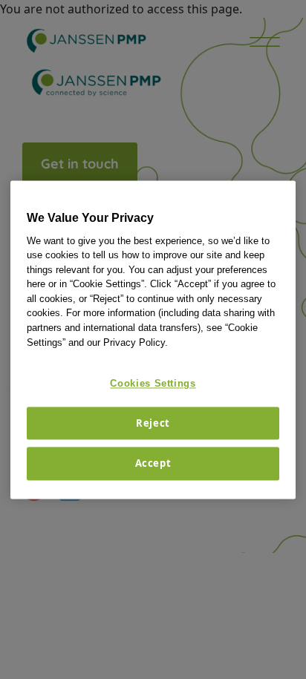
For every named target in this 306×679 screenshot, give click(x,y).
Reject (153, 423)
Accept (153, 463)
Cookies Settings (152, 383)
